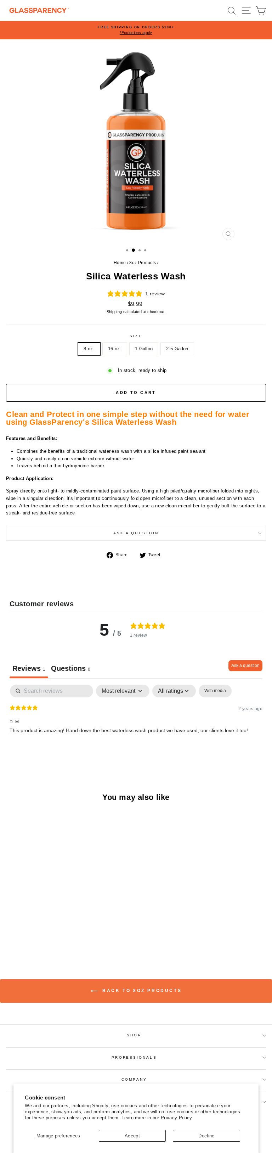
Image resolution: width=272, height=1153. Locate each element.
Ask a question (136, 533)
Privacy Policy (176, 1117)
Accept (132, 1135)
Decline (206, 1135)
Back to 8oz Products (141, 990)
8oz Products (142, 262)
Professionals (134, 1057)
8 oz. (89, 348)
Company (134, 1079)
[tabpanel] (136, 730)
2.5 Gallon (177, 348)
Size (136, 336)
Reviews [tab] (28, 668)
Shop (134, 1035)
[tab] (70, 669)
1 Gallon (144, 348)
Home (120, 262)
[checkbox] (215, 691)
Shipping (114, 312)
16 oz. (114, 348)
